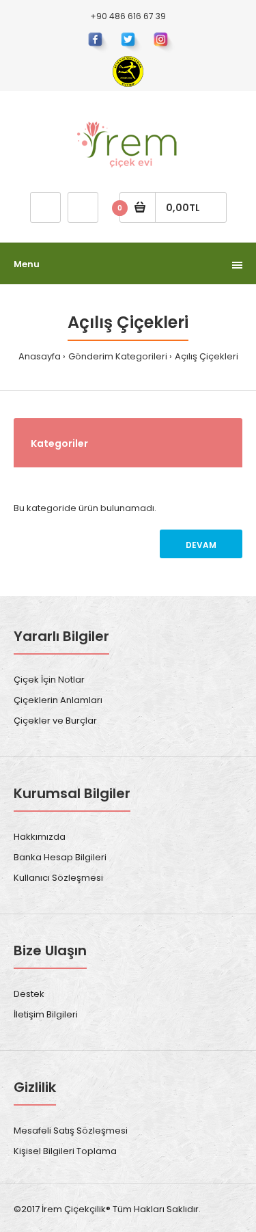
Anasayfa (39, 356)
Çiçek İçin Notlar (49, 679)
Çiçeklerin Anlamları (58, 700)
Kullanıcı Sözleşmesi (58, 877)
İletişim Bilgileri (46, 1014)
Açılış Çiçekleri (206, 356)
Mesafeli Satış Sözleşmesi (71, 1130)
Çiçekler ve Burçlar (55, 720)
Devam (201, 545)
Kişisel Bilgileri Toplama (65, 1151)
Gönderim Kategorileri (117, 356)
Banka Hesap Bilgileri (60, 857)
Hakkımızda (40, 836)
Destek (29, 993)
